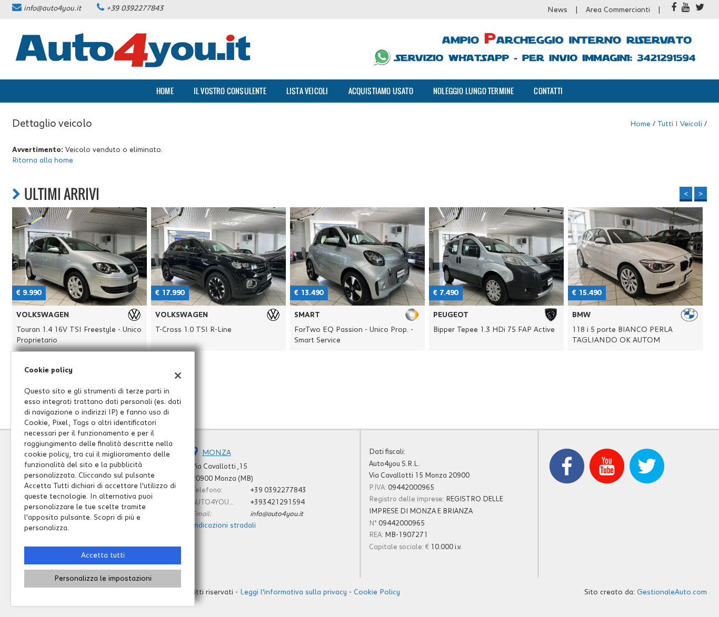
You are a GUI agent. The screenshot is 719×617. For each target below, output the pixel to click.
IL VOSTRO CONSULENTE (230, 90)
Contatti (548, 90)
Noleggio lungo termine (473, 90)
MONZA (216, 453)
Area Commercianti (618, 10)
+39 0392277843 (134, 8)
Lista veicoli (307, 90)
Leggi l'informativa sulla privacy (293, 592)
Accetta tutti (103, 555)
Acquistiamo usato (380, 90)
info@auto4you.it (52, 8)
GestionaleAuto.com (672, 592)
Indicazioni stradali (224, 525)
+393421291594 (277, 502)
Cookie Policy (377, 592)
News (557, 10)
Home (165, 90)
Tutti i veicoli (679, 124)
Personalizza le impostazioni (103, 578)
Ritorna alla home (42, 160)
